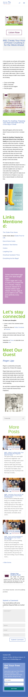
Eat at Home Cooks (9, 241)
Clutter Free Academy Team (15, 574)
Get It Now (14, 688)
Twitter (16, 327)
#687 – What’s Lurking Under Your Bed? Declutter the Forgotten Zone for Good (14, 454)
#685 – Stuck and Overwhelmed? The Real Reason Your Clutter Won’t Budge (13, 538)
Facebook (21, 327)
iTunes (12, 340)
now (10, 342)
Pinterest (7, 329)
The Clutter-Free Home (10, 232)
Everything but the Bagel (11, 258)
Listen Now (14, 32)
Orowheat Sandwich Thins (11, 255)
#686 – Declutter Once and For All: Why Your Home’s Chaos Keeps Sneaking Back (13, 496)
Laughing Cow (7, 251)
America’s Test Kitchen (10, 244)
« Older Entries (7, 562)
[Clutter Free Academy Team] (7, 578)
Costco (5, 248)
